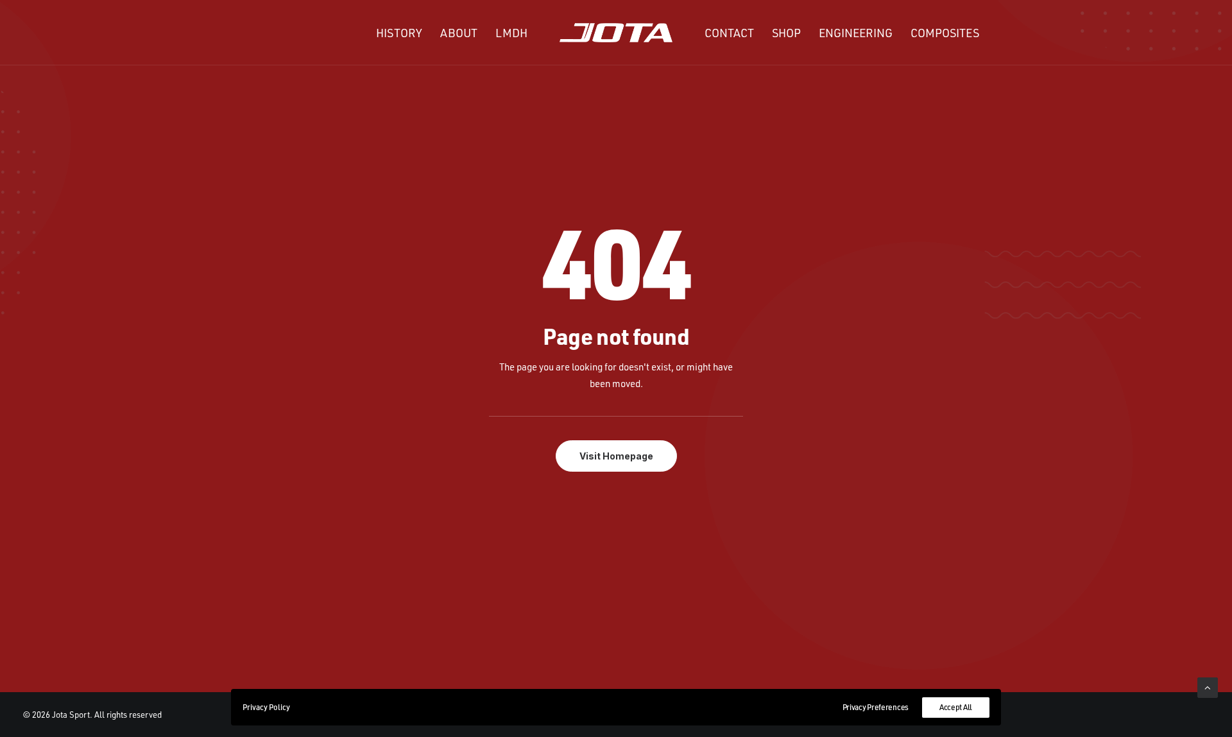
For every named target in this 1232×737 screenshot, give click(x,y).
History (399, 33)
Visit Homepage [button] (616, 456)
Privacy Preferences (876, 707)
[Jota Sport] (616, 32)
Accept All (955, 707)
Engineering (856, 33)
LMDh (511, 33)
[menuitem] (399, 32)
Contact (729, 33)
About (458, 33)
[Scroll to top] (1207, 687)
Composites (945, 33)
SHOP (786, 33)
